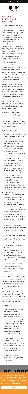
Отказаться (14, 391)
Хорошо (14, 387)
